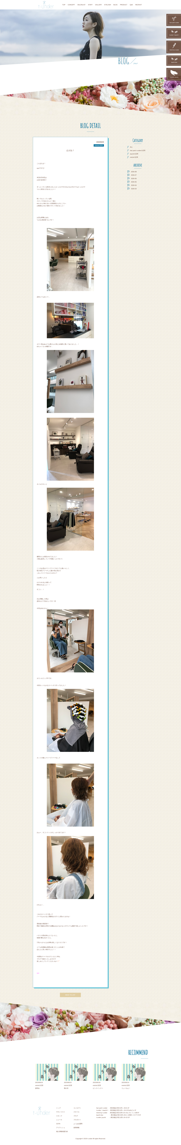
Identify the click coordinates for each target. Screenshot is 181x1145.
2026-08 (134, 172)
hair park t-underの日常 (137, 150)
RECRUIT (138, 5)
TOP (63, 5)
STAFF (90, 5)
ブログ (76, 1116)
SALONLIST (81, 5)
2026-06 (134, 178)
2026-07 (134, 175)
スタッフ (59, 1116)
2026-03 (134, 189)
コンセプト (77, 1108)
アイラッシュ (60, 1127)
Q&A (131, 5)
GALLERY (98, 5)
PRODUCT (123, 5)
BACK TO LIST (70, 995)
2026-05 (134, 182)
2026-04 (134, 185)
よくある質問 (78, 1124)
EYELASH (107, 5)
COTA (58, 1124)
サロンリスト (60, 1112)
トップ (58, 1108)
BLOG (115, 5)
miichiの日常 (134, 157)
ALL (131, 147)
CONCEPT (71, 5)
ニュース (59, 1120)
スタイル (76, 1112)
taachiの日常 (134, 154)
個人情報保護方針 (62, 1131)
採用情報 (76, 1127)
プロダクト (77, 1120)
